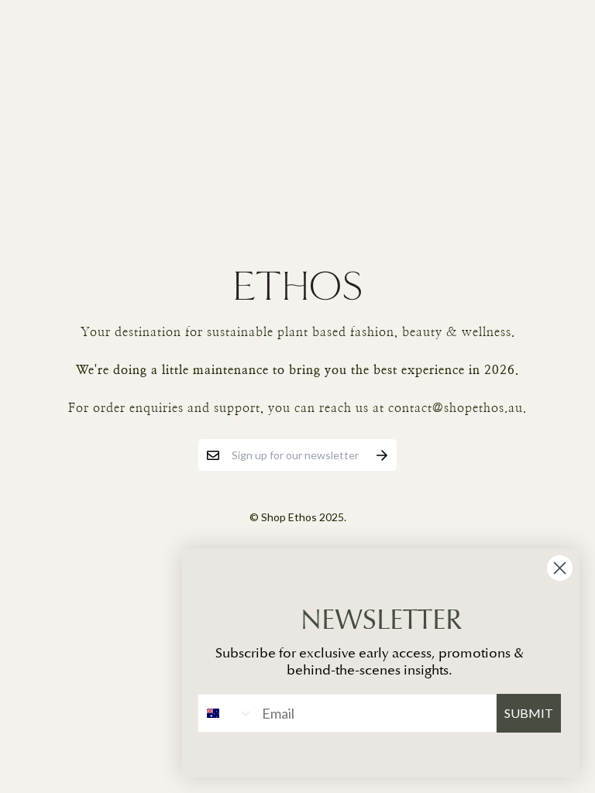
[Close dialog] (559, 568)
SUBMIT (528, 712)
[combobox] (226, 713)
